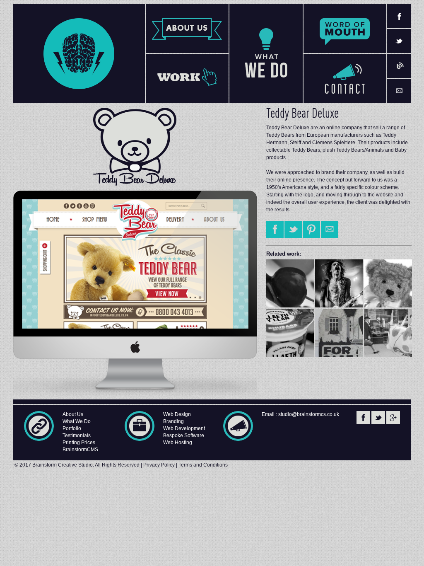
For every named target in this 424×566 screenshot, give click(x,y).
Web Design (177, 414)
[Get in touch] (345, 78)
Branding (173, 421)
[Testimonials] (345, 28)
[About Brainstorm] (187, 28)
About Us (73, 414)
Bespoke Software (183, 435)
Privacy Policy (159, 465)
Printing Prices (79, 442)
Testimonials (77, 435)
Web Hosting (177, 442)
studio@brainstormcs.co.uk (308, 414)
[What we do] (266, 53)
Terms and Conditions (203, 465)
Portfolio (72, 428)
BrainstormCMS (80, 449)
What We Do (77, 421)
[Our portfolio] (187, 78)
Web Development (184, 428)
